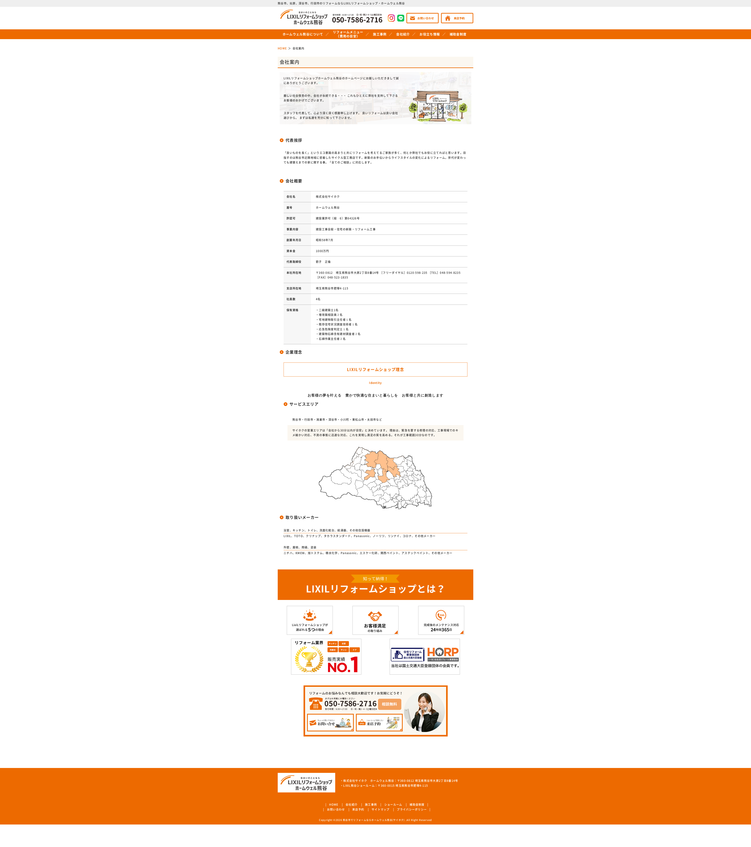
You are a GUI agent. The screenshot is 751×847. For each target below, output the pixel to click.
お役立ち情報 (430, 34)
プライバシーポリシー (412, 809)
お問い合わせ (336, 809)
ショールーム (393, 804)
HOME (333, 804)
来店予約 (358, 809)
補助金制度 (458, 34)
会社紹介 (403, 34)
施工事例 (379, 34)
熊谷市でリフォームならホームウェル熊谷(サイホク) (374, 820)
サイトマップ (381, 809)
